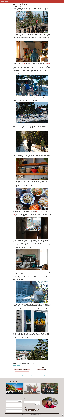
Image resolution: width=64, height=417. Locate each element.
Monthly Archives (14, 411)
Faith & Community (18, 369)
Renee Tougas (4, 1)
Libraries (14, 408)
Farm (17, 371)
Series (14, 406)
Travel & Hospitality (42, 369)
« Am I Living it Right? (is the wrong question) (26, 375)
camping (24, 63)
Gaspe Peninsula (22, 371)
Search (19, 401)
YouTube (53, 1)
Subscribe (37, 404)
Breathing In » (44, 375)
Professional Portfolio (43, 1)
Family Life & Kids (26, 369)
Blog (62, 1)
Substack (58, 1)
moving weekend (39, 211)
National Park (47, 63)
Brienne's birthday (17, 213)
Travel (28, 371)
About (50, 1)
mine (14, 214)
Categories (14, 403)
